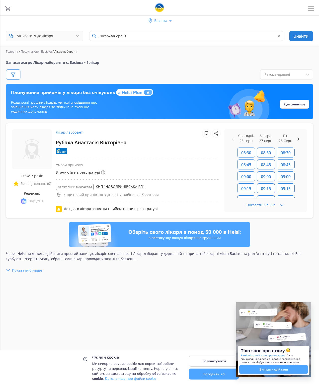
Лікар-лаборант (69, 132)
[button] (216, 133)
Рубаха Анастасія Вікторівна (91, 142)
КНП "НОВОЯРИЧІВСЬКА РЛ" (120, 186)
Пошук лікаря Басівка (36, 51)
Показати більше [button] (27, 270)
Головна (12, 51)
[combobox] (186, 36)
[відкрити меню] (311, 9)
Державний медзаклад (75, 187)
